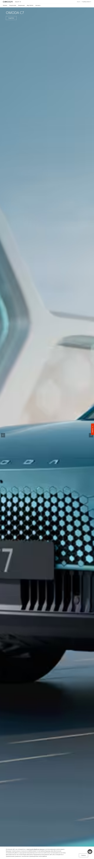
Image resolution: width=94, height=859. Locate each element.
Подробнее (87, 429)
